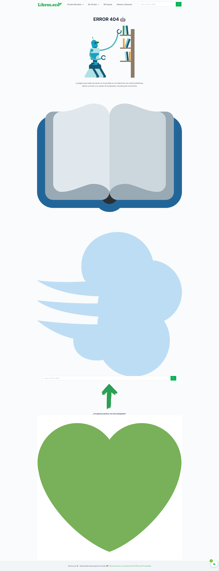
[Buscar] (178, 4)
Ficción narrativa (74, 4)
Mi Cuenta (108, 4)
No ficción (92, 4)
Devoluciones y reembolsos (121, 566)
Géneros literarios (124, 4)
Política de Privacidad (142, 566)
